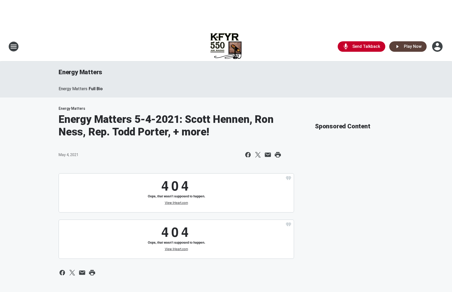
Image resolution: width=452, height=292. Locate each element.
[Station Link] (226, 46)
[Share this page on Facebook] (248, 154)
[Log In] (438, 46)
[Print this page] (277, 154)
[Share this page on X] (258, 154)
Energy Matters (80, 72)
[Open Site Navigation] (13, 46)
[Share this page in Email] (268, 154)
